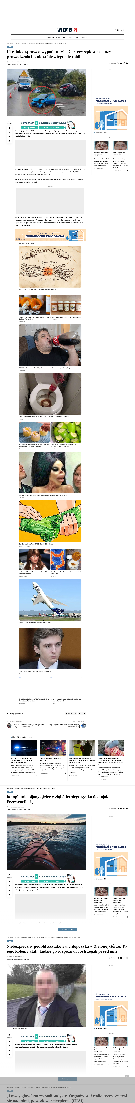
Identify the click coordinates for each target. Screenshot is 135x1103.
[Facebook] (115, 30)
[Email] (121, 63)
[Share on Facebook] (9, 128)
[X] (117, 30)
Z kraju (10, 46)
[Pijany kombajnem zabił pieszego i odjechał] (53, 748)
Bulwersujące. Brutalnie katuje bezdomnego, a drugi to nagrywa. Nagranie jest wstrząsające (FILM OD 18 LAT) (110, 761)
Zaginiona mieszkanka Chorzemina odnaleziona (101, 154)
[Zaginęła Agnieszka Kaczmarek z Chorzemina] (120, 145)
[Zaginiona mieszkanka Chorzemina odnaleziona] (101, 145)
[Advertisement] (55, 13)
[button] (12, 30)
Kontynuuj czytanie (67, 929)
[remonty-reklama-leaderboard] (50, 235)
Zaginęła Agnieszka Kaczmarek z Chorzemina (119, 154)
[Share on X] (118, 63)
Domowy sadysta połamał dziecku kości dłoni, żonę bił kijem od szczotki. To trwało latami (82, 760)
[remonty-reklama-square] (111, 113)
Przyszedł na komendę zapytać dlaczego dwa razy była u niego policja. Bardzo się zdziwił (21, 760)
